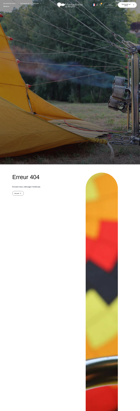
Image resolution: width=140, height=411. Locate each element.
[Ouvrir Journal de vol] (31, 3)
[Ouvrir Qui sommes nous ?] (18, 3)
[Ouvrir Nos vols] (40, 3)
